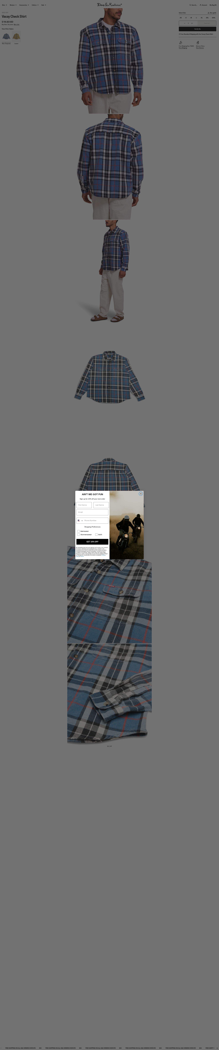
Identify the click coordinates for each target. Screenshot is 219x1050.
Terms (82, 556)
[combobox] (80, 521)
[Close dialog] (141, 494)
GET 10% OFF (92, 542)
